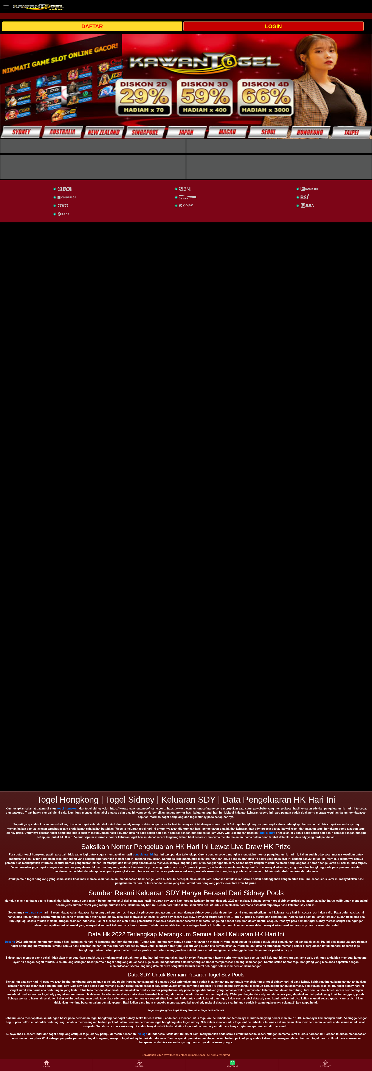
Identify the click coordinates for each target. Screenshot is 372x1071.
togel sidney (267, 832)
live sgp (142, 1034)
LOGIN (273, 26)
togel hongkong (67, 808)
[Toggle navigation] (6, 7)
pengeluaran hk (143, 854)
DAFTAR (92, 26)
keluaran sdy (33, 912)
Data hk (10, 941)
